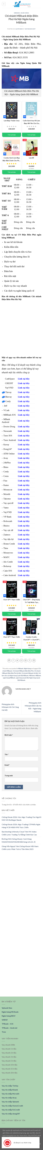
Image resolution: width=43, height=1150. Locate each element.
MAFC (6, 557)
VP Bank (7, 517)
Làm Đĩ (28, 157)
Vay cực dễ (8, 530)
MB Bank (32, 675)
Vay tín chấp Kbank (10, 1090)
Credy (8, 401)
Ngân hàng (25, 13)
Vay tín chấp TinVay (10, 1086)
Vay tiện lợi (8, 539)
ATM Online (9, 453)
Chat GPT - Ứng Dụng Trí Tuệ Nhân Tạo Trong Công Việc (31, 601)
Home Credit (9, 544)
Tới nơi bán (12, 135)
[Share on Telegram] (34, 660)
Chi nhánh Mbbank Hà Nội (29, 673)
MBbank (6, 66)
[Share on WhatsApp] (9, 660)
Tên (6, 754)
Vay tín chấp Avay (9, 1098)
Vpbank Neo (7, 1008)
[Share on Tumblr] (30, 660)
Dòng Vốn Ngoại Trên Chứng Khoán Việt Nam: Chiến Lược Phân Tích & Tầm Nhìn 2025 (20, 847)
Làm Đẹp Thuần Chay (11, 120)
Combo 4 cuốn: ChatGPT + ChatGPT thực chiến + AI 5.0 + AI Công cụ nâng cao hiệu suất (31, 638)
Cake (5, 571)
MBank (6, 419)
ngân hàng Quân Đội (22, 678)
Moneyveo (8, 553)
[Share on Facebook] (13, 660)
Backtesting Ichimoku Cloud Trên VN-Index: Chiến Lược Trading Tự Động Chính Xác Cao (19, 833)
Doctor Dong (9, 426)
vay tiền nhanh (19, 357)
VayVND (9, 388)
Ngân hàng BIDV (8, 1016)
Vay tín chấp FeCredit (11, 1110)
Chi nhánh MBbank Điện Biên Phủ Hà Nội (21, 36)
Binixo (6, 526)
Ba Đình (14, 47)
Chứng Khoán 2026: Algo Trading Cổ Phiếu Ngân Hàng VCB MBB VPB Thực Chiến (21, 825)
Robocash (7, 521)
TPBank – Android (9, 1028)
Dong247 (7, 449)
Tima (5, 548)
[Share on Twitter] (17, 660)
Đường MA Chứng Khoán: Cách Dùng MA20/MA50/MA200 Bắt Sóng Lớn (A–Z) (18, 840)
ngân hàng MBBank (9, 678)
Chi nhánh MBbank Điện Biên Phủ (23, 671)
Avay (5, 458)
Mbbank (17, 13)
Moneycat (7, 489)
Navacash (7, 431)
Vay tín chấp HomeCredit (12, 1106)
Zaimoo (6, 534)
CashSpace (10, 379)
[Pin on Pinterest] (26, 660)
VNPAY (5, 1020)
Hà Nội (34, 47)
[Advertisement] (21, 875)
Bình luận (9, 735)
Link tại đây (24, 383)
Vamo (6, 507)
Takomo (7, 498)
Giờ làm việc (8, 63)
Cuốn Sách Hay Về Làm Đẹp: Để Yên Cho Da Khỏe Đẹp (31, 122)
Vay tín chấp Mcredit (10, 1094)
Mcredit (6, 494)
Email (7, 765)
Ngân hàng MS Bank (10, 1012)
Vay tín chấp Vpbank (10, 1102)
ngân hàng (21, 290)
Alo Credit (8, 562)
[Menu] (4, 4)
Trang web (9, 776)
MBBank (27, 39)
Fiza (5, 480)
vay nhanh (22, 285)
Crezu (6, 476)
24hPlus (7, 462)
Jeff (5, 406)
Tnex (5, 435)
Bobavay (7, 566)
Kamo (6, 485)
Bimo (5, 467)
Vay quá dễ (8, 503)
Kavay (6, 444)
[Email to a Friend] (21, 660)
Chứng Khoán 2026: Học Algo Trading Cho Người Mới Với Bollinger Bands (21, 818)
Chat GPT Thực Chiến (11, 599)
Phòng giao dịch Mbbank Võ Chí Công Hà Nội (10, 707)
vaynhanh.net (30, 29)
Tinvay (8, 392)
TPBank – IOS (7, 1024)
